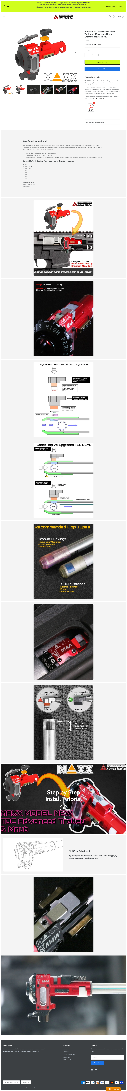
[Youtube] (8, 6)
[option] (40, 55)
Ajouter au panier (102, 62)
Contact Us (66, 1057)
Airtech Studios (96, 44)
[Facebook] (4, 6)
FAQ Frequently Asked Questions (94, 122)
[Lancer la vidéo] (63, 808)
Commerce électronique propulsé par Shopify (25, 1087)
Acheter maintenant (102, 69)
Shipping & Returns (69, 1054)
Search (65, 1049)
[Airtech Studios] (63, 17)
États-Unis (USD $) (110, 6)
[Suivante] (75, 52)
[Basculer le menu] (5, 16)
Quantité (87, 51)
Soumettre (97, 1063)
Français (120, 6)
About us (66, 1052)
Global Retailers (68, 1060)
